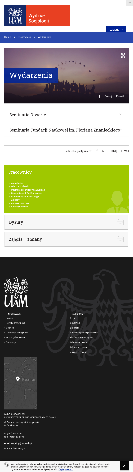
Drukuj (108, 96)
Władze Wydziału (20, 186)
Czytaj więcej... (66, 469)
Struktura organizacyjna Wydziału (28, 190)
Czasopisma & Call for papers (26, 193)
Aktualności (17, 183)
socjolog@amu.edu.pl (21, 443)
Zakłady (15, 200)
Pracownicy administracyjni (25, 196)
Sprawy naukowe (20, 206)
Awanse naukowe (20, 203)
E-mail (120, 96)
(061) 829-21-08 (16, 437)
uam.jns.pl (23, 448)
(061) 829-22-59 (14, 433)
